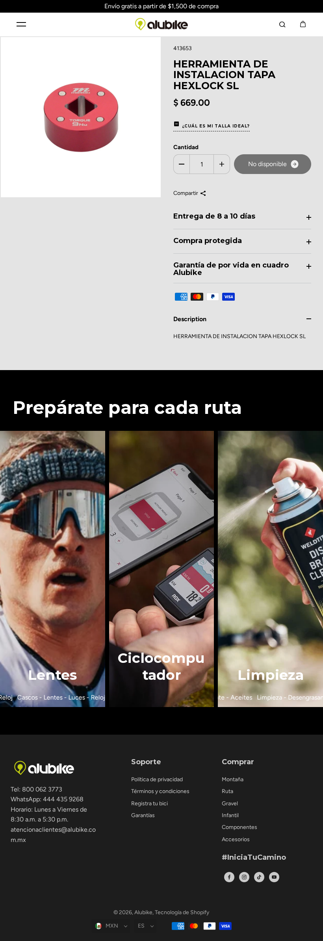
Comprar (238, 762)
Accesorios (236, 839)
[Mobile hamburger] (21, 24)
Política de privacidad (157, 779)
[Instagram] (244, 877)
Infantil (230, 815)
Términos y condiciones (160, 791)
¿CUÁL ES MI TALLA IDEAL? (216, 126)
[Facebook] (229, 877)
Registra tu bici (149, 803)
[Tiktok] (259, 877)
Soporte (146, 762)
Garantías (143, 815)
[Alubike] (161, 24)
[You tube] (274, 877)
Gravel (230, 803)
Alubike (143, 912)
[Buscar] (282, 24)
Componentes (239, 827)
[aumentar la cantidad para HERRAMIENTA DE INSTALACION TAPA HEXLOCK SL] (221, 164)
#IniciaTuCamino (254, 858)
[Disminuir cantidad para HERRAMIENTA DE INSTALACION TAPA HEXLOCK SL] (181, 164)
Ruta (227, 791)
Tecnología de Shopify (182, 912)
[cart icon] (302, 24)
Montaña (232, 779)
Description (189, 319)
